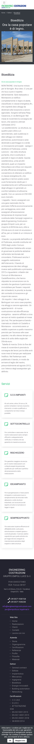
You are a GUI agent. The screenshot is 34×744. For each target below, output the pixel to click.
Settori (9, 13)
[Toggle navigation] (4, 2)
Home (3, 13)
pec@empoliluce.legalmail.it (17, 609)
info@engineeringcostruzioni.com (17, 606)
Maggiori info (20, 740)
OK (10, 740)
